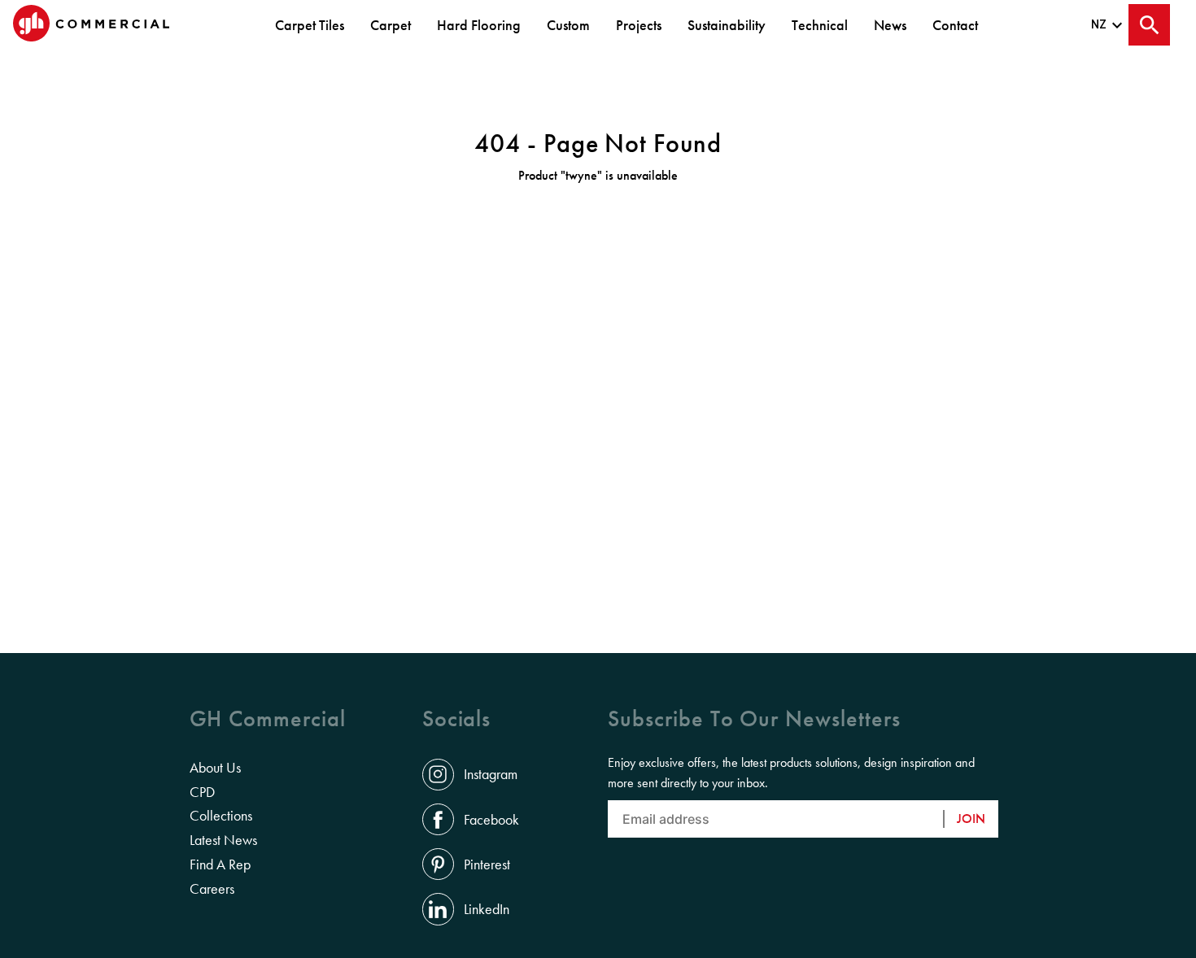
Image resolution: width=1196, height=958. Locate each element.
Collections (221, 816)
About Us (215, 768)
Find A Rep (220, 864)
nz (1099, 24)
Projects (638, 24)
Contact (955, 24)
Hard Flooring (479, 24)
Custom (568, 24)
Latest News (223, 840)
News (890, 24)
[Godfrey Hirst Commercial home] (91, 25)
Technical (820, 24)
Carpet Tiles (309, 24)
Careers (212, 889)
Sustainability (726, 24)
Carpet (390, 24)
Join (971, 818)
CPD (202, 792)
